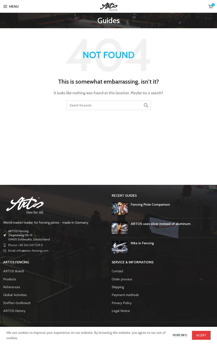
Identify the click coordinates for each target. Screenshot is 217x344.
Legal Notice (121, 311)
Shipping (118, 287)
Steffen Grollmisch (17, 303)
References (11, 287)
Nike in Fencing (142, 243)
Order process (122, 279)
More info (180, 335)
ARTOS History (14, 311)
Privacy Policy (122, 303)
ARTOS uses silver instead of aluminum (161, 224)
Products (9, 279)
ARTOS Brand (13, 271)
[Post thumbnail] (120, 208)
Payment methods (125, 295)
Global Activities (15, 295)
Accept (201, 335)
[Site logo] (108, 6)
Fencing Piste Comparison (150, 204)
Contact (117, 271)
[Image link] (24, 204)
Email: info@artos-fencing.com (28, 251)
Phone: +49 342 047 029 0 (25, 245)
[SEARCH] (146, 105)
